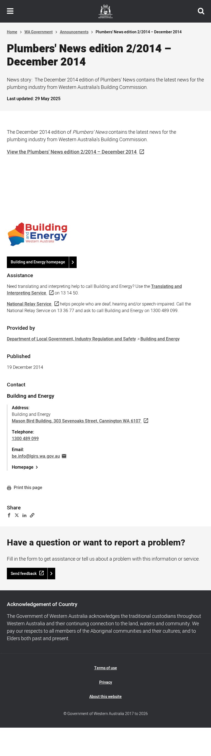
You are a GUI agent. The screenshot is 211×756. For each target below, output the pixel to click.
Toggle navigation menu (10, 11)
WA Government (38, 32)
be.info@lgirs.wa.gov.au (36, 456)
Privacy (105, 682)
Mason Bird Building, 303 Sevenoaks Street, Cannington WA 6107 (76, 421)
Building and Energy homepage (38, 262)
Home (12, 32)
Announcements (74, 32)
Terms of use (105, 668)
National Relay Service (29, 304)
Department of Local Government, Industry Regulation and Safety (71, 339)
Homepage (23, 467)
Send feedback (24, 574)
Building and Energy (160, 339)
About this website (105, 697)
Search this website (201, 11)
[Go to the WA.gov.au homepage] (105, 11)
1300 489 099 (25, 438)
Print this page (27, 487)
